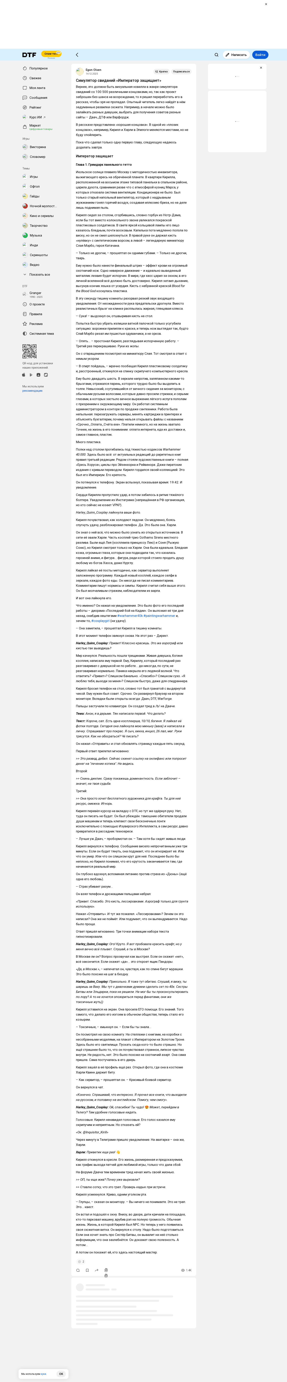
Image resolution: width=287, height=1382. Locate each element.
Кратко (163, 71)
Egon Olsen (93, 70)
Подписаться (181, 71)
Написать (239, 55)
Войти (260, 55)
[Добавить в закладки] (87, 1270)
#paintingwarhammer (159, 616)
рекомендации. (32, 390)
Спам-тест (51, 53)
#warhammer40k (130, 616)
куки (43, 1373)
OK (61, 1374)
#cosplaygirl (100, 621)
